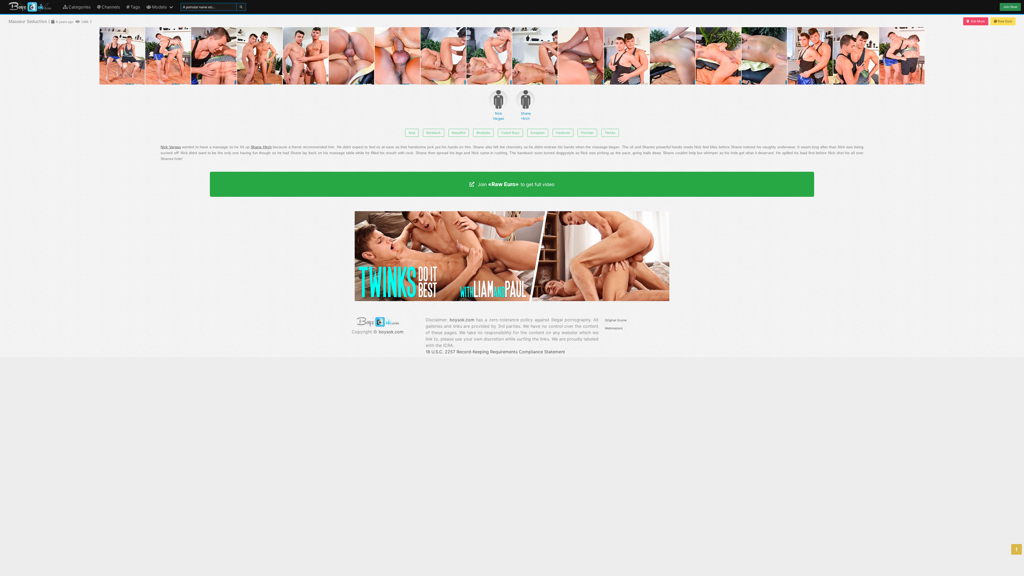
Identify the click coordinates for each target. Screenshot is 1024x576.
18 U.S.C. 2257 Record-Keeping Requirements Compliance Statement (495, 351)
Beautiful (458, 133)
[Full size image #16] (856, 56)
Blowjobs (483, 133)
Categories (80, 7)
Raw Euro (1005, 21)
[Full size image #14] (764, 56)
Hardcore (563, 133)
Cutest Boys (510, 133)
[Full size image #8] (489, 56)
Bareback (433, 133)
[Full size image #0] (122, 56)
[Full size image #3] (259, 56)
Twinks (610, 133)
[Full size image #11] (626, 56)
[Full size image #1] (168, 56)
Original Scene (616, 320)
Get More (978, 21)
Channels (111, 7)
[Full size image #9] (535, 56)
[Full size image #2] (214, 56)
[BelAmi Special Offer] (512, 299)
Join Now (1010, 7)
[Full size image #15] (810, 56)
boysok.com (391, 331)
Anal (412, 133)
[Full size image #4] (305, 56)
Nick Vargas (498, 116)
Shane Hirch (526, 116)
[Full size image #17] (902, 56)
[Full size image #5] (351, 56)
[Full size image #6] (397, 56)
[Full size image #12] (672, 56)
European (538, 133)
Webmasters (614, 328)
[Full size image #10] (580, 56)
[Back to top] (1016, 549)
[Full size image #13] (718, 56)
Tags (135, 7)
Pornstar (587, 133)
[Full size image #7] (443, 56)
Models (159, 7)
